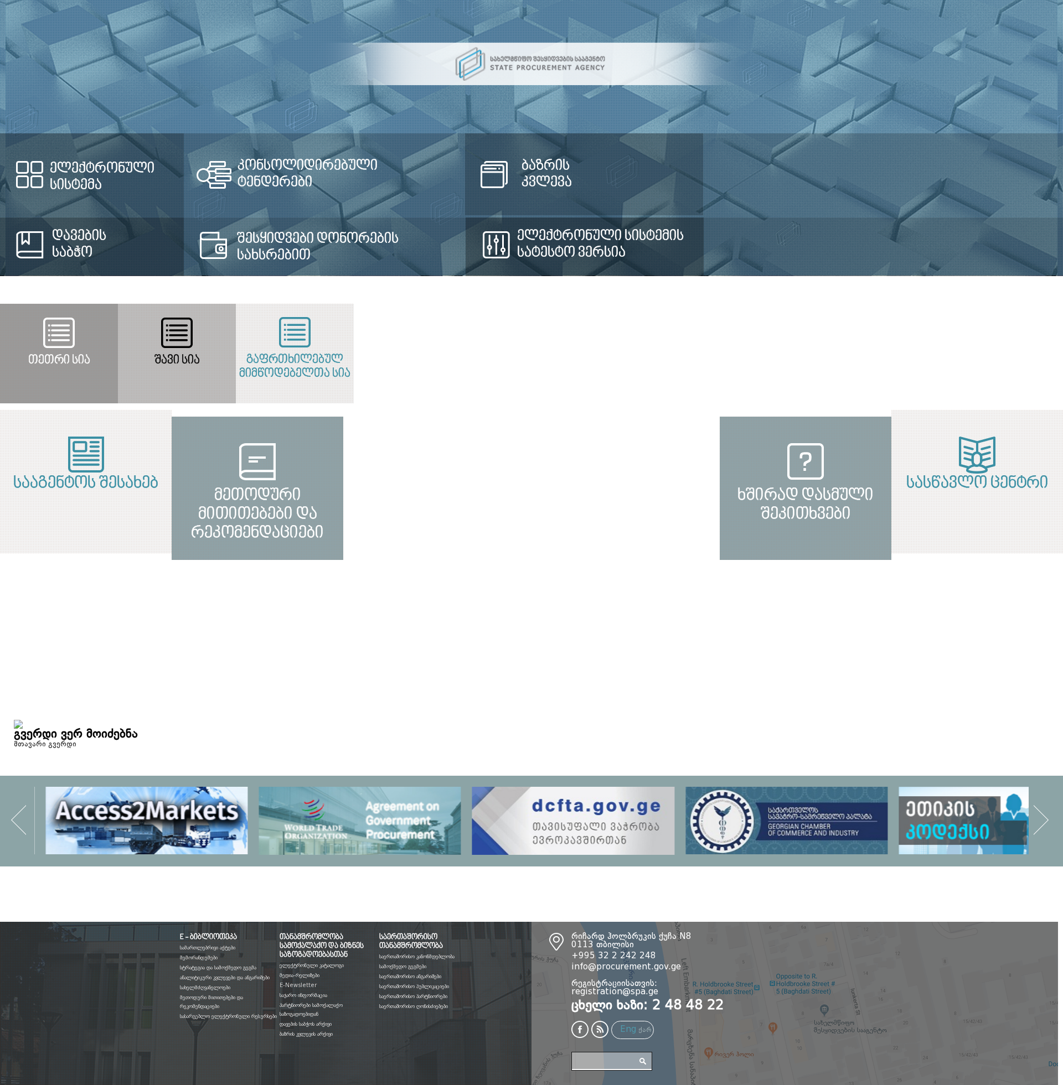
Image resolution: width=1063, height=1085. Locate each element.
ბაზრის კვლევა (766, 174)
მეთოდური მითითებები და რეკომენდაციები (265, 639)
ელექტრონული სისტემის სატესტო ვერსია (817, 244)
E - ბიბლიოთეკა (208, 937)
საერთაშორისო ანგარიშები (410, 976)
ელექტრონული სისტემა (129, 168)
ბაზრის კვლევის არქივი (306, 1034)
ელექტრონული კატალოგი (312, 965)
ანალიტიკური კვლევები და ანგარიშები (225, 977)
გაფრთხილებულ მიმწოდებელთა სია (885, 367)
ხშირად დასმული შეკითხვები (797, 639)
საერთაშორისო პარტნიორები (413, 996)
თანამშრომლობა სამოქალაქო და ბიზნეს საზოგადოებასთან (322, 946)
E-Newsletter (298, 985)
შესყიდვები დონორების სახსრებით (403, 247)
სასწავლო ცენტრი (797, 483)
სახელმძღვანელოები (205, 987)
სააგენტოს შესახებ (265, 483)
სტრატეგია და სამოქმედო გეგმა (218, 967)
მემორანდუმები (199, 958)
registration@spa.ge (614, 992)
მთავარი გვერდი (45, 744)
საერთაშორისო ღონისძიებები (413, 1006)
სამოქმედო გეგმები (402, 966)
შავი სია (531, 360)
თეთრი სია (177, 360)
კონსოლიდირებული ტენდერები (432, 166)
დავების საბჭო (79, 244)
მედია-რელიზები (299, 975)
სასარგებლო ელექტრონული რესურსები (228, 1016)
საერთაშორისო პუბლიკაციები (414, 986)
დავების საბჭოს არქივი (306, 1024)
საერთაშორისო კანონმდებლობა (417, 956)
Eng (628, 1030)
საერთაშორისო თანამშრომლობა (411, 942)
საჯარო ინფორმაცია (303, 995)
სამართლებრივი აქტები (207, 948)
